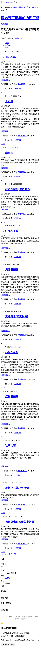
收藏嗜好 (18, 38)
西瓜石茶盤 (11, 352)
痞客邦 (20, 84)
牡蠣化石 (10, 445)
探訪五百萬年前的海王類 (20, 18)
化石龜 (9, 101)
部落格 (7, 45)
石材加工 (17, 89)
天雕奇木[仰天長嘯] (16, 316)
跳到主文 (4, 24)
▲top (3, 92)
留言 (25, 84)
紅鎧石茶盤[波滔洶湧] (18, 189)
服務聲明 (24, 619)
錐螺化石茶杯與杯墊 (17, 487)
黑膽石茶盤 (11, 269)
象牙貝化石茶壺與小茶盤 (19, 521)
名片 (7, 48)
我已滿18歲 (5, 644)
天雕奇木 (17, 339)
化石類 (17, 475)
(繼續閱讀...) (5, 80)
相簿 (7, 43)
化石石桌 (10, 57)
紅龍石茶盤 (11, 231)
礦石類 (17, 176)
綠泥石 (9, 152)
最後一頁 (12, 554)
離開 (12, 644)
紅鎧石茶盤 (11, 396)
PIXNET (10, 616)
